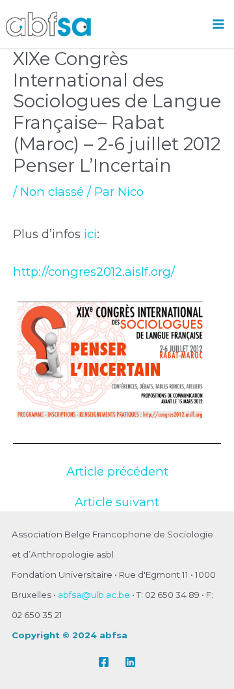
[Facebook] (103, 662)
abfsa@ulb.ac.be (94, 594)
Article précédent (117, 472)
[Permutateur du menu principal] (218, 23)
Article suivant (117, 502)
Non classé (52, 191)
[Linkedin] (130, 662)
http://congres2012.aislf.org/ (94, 271)
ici (90, 233)
